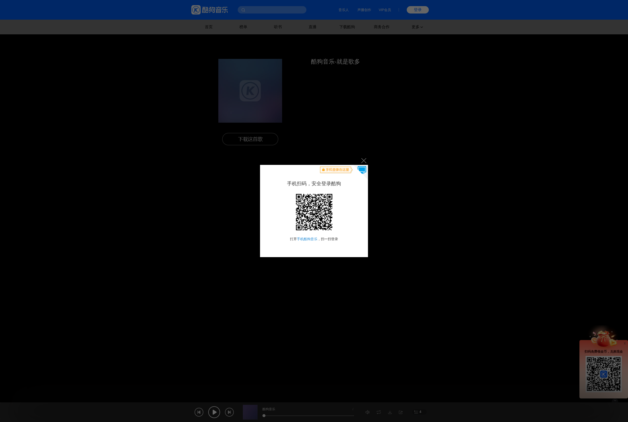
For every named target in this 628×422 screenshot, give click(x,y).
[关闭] (363, 160)
